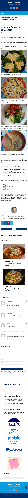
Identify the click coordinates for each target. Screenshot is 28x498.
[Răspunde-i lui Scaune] (26, 323)
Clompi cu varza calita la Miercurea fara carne (14, 289)
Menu (3, 13)
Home (2, 18)
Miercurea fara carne (11, 18)
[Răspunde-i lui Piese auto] (26, 334)
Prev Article (6, 229)
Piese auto (9, 334)
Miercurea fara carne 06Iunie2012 (13, 235)
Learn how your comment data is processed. (13, 372)
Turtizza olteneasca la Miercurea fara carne (14, 413)
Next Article (21, 229)
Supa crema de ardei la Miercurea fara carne (13, 264)
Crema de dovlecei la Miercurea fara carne (13, 404)
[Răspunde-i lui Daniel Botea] (26, 313)
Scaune (9, 323)
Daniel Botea (14, 2)
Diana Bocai (10, 301)
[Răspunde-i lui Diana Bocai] (26, 301)
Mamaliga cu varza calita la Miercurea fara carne (13, 395)
